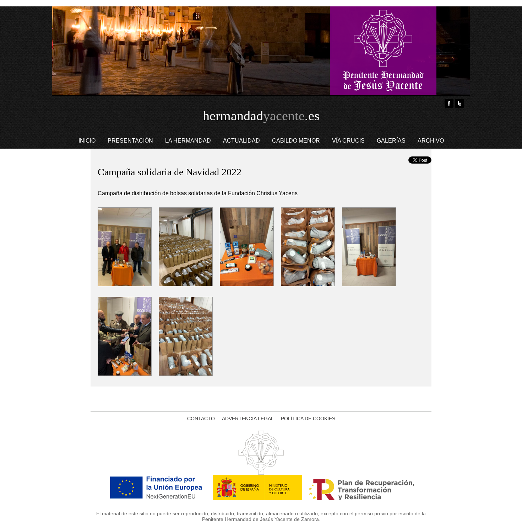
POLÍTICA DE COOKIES (308, 418)
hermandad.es (261, 115)
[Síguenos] (459, 103)
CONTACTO (201, 418)
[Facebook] (449, 103)
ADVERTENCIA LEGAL (248, 418)
